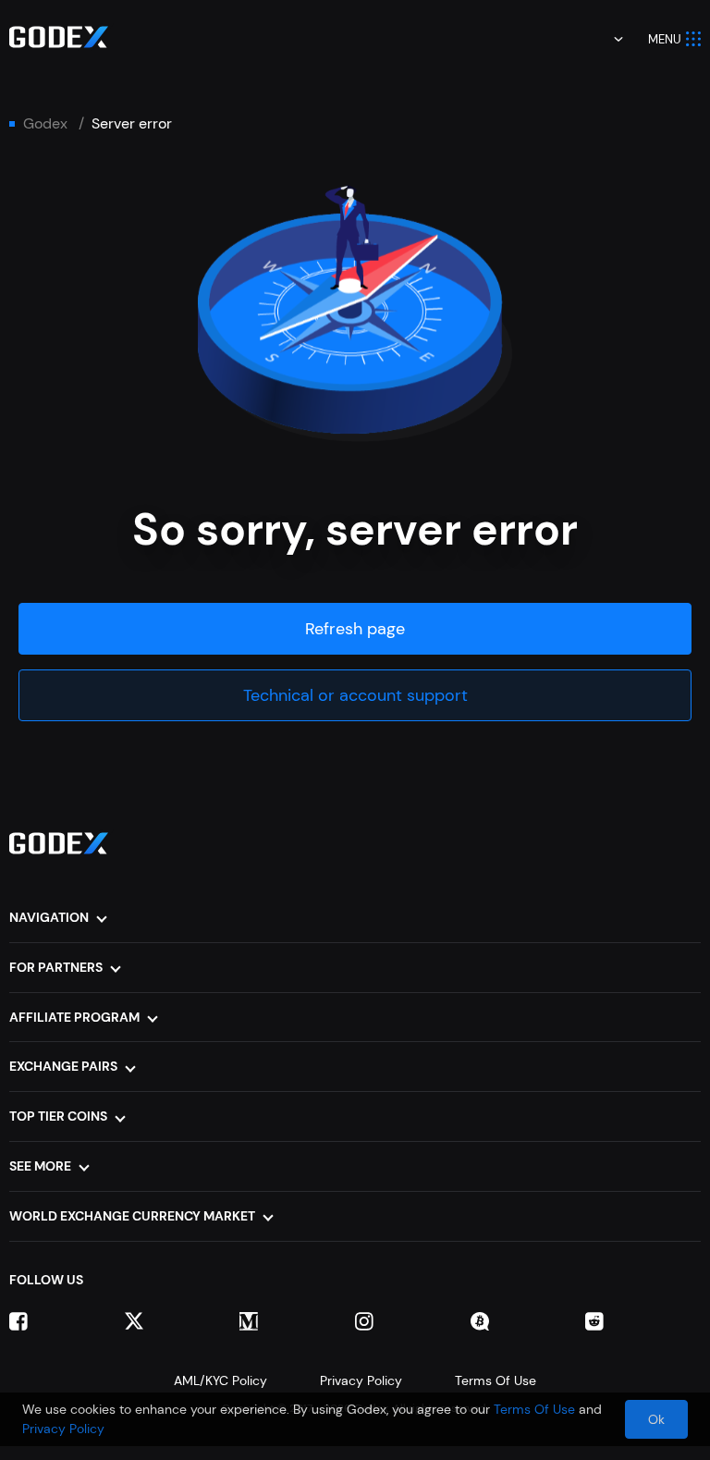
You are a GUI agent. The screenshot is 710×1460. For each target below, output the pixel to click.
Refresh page (355, 629)
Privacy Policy (361, 1380)
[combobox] (605, 38)
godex (45, 124)
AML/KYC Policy (220, 1380)
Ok (656, 1419)
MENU (664, 39)
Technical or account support (355, 695)
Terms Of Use (495, 1380)
